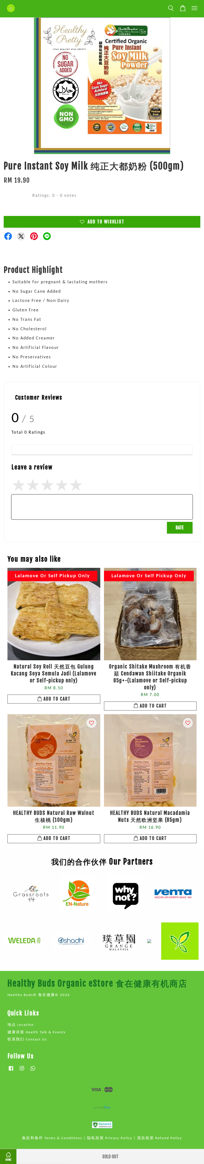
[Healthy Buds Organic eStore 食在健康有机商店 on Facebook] (10, 1071)
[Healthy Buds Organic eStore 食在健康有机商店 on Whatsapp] (32, 1071)
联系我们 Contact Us (27, 1039)
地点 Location (20, 1025)
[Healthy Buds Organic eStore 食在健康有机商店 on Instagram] (21, 1071)
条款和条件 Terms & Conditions (52, 1138)
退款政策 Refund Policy (159, 1138)
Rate (180, 527)
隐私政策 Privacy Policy (109, 1138)
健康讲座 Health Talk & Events (36, 1032)
